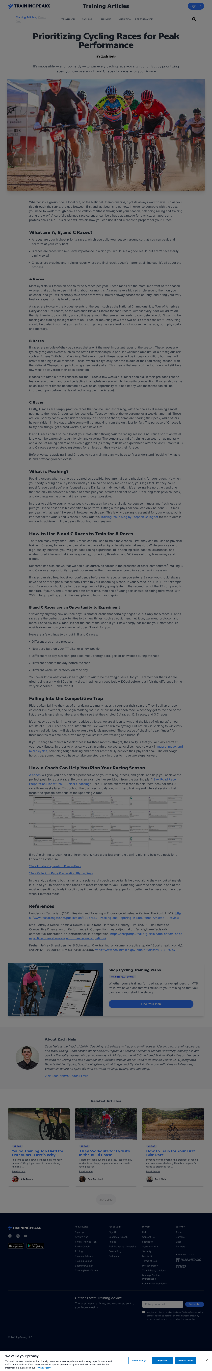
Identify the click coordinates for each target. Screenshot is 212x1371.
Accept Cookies (186, 1360)
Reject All (162, 1360)
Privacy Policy (44, 1367)
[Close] (206, 1360)
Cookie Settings (139, 1360)
